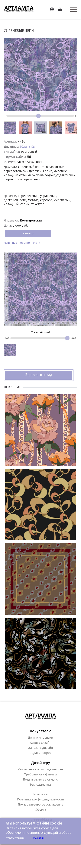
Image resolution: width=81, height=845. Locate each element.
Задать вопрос (40, 753)
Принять (38, 838)
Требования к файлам (40, 774)
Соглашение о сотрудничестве (40, 769)
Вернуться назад (38, 375)
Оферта (40, 810)
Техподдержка (40, 785)
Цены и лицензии (40, 738)
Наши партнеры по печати (22, 243)
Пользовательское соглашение (40, 804)
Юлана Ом (27, 147)
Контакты (40, 794)
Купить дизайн (40, 743)
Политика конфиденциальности (40, 799)
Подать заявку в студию (40, 779)
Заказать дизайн (40, 748)
